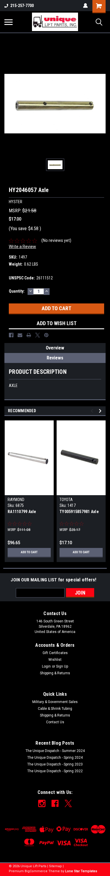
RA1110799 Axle (22, 511)
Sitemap (55, 866)
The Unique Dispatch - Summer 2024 (55, 751)
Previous (93, 411)
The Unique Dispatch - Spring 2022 (55, 771)
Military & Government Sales (55, 702)
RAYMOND (16, 499)
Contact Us (55, 722)
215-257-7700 (22, 5)
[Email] (20, 335)
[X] (37, 335)
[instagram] (41, 803)
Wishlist (55, 660)
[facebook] (55, 803)
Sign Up (62, 666)
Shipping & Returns (55, 673)
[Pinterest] (46, 335)
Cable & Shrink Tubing (55, 709)
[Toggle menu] (8, 22)
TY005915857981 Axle (79, 511)
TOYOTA (66, 499)
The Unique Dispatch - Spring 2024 (55, 758)
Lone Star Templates (81, 871)
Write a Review (22, 246)
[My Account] (85, 5)
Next (101, 411)
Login (46, 666)
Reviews (55, 358)
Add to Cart (29, 552)
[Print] (28, 335)
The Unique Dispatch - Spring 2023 (55, 764)
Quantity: (17, 291)
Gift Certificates (55, 653)
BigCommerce (36, 871)
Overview (55, 348)
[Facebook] (11, 335)
